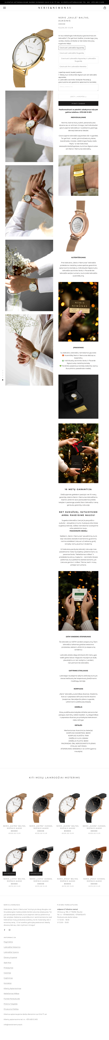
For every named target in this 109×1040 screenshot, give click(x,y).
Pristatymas (8, 968)
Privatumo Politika (11, 1009)
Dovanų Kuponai (10, 957)
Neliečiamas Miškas (11, 994)
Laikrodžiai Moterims (12, 947)
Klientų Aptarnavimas (12, 988)
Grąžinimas (8, 978)
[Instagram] (9, 930)
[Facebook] (4, 930)
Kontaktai (7, 983)
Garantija (7, 973)
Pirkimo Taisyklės (10, 1004)
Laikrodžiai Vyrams (11, 952)
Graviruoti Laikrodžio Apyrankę (72, 48)
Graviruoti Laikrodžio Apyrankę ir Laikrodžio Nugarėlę (78, 59)
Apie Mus (7, 963)
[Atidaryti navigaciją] (4, 8)
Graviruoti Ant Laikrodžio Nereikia (73, 66)
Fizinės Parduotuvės (12, 999)
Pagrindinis (8, 942)
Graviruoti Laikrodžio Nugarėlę (72, 53)
